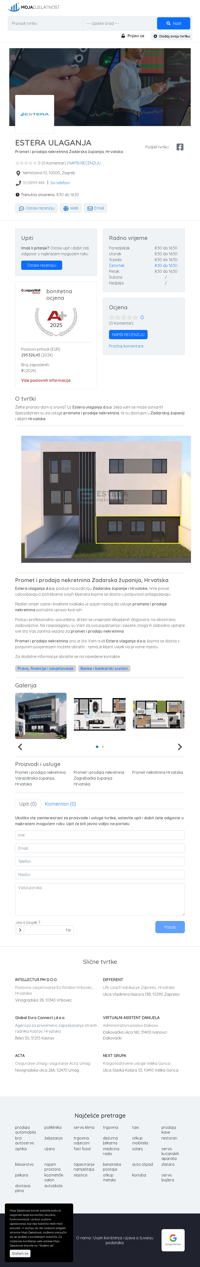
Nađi (176, 23)
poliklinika (52, 1127)
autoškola (53, 1185)
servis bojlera (167, 1177)
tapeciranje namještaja (84, 1167)
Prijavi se (135, 35)
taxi (135, 1127)
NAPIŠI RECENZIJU (85, 163)
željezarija (53, 1138)
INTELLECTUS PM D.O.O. (36, 979)
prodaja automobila (25, 1130)
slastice (80, 1175)
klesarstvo (24, 1164)
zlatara (167, 1164)
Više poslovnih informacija (45, 380)
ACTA (20, 1055)
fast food (82, 1148)
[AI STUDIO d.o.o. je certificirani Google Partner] (173, 1239)
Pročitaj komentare (126, 346)
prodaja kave (168, 1130)
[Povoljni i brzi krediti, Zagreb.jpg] (41, 716)
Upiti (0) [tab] (28, 804)
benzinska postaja (112, 1167)
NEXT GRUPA (114, 1055)
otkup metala (109, 1177)
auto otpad (142, 1164)
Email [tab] (98, 208)
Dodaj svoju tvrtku (174, 36)
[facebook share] (180, 147)
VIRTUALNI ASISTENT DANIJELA (131, 1017)
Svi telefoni (60, 182)
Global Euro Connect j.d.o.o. (40, 1017)
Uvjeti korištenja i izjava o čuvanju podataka (123, 1240)
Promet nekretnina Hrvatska (157, 772)
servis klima (84, 1127)
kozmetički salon (53, 1177)
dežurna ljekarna (110, 1140)
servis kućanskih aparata (170, 1153)
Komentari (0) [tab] (60, 804)
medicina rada (111, 1151)
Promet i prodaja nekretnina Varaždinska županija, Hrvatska (40, 778)
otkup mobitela (140, 1140)
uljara (49, 1148)
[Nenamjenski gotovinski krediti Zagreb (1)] (158, 716)
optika (21, 1148)
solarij (137, 1148)
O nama (83, 1237)
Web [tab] (74, 208)
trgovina (110, 1127)
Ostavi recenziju (40, 208)
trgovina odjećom (82, 1140)
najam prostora (52, 1167)
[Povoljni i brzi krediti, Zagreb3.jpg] (99, 716)
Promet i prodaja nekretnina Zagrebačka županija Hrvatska (99, 778)
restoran (169, 1138)
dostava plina (22, 1188)
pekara (21, 1175)
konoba (139, 1175)
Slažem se (20, 1253)
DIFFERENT (113, 979)
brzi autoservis (24, 1140)
